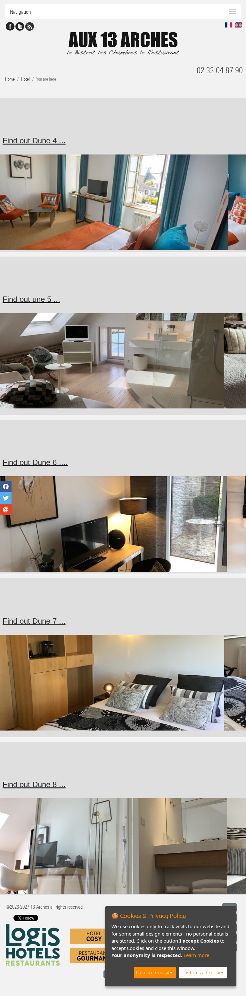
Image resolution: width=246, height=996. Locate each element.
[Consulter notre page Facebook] (10, 26)
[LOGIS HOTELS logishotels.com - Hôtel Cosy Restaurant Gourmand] (62, 945)
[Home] (123, 39)
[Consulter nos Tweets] (19, 26)
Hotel (25, 79)
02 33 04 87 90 (220, 70)
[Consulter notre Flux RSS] (29, 26)
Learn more (196, 955)
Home (10, 79)
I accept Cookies (155, 972)
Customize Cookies (203, 972)
